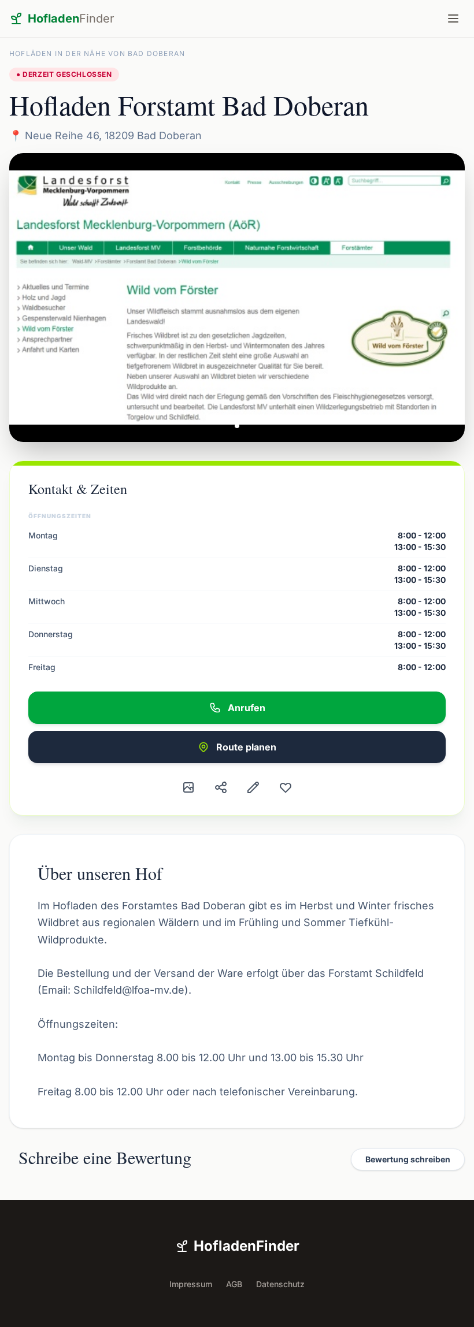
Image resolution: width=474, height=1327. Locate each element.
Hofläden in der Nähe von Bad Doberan (97, 53)
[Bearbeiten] (253, 787)
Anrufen (246, 707)
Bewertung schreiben (407, 1159)
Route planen (246, 747)
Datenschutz (280, 1284)
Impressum (190, 1284)
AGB (234, 1284)
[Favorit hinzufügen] (285, 787)
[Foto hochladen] (188, 787)
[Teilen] (220, 787)
